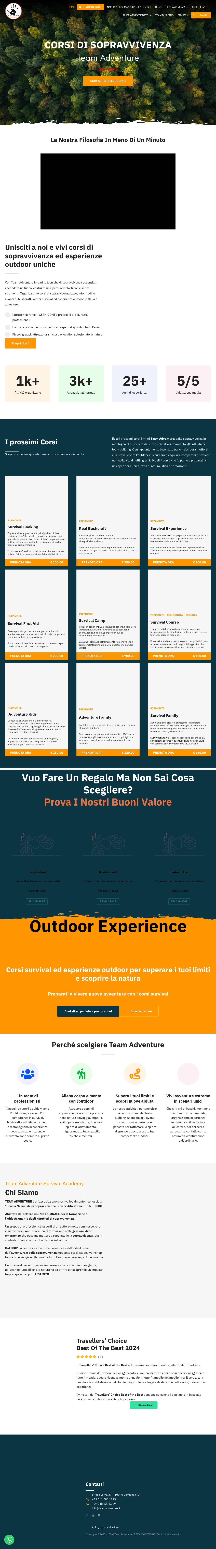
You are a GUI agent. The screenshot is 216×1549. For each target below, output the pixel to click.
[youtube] (99, 1515)
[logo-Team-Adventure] (13, 4)
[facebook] (87, 1515)
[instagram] (93, 1515)
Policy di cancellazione (105, 1527)
